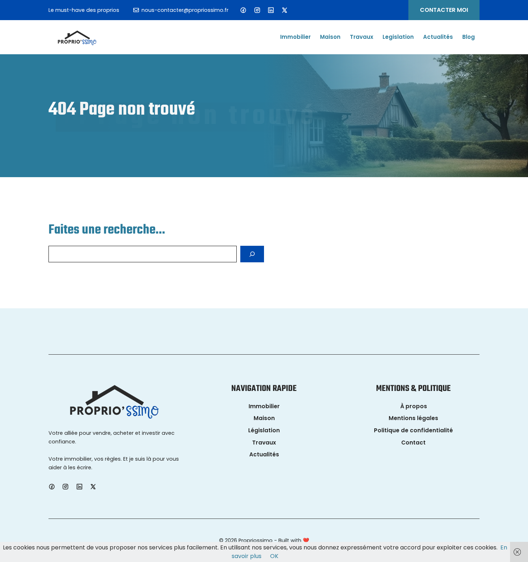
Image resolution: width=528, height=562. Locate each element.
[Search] (252, 254)
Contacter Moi (444, 10)
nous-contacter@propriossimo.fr (185, 10)
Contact (413, 442)
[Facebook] (243, 10)
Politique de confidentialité (413, 430)
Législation (264, 430)
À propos (413, 406)
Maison (330, 37)
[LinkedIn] (271, 10)
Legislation (398, 37)
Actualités (438, 37)
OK (274, 556)
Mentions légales (413, 418)
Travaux (361, 37)
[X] (284, 10)
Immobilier (295, 37)
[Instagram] (257, 10)
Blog (468, 37)
